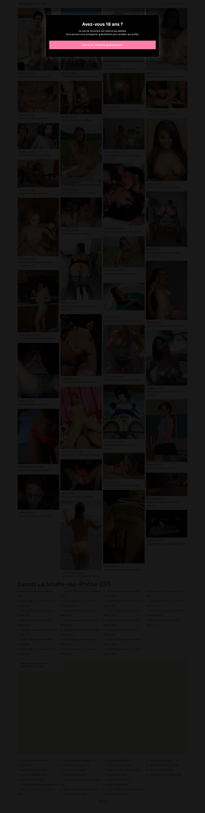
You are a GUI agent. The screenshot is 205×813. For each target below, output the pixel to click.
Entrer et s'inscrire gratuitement (102, 44)
